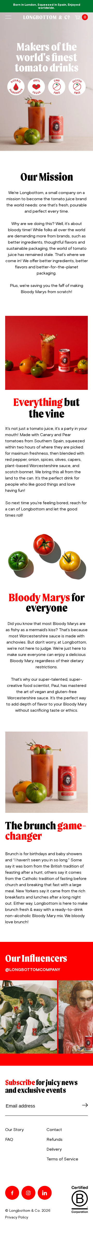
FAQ (9, 1139)
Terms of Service (62, 1159)
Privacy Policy (16, 1217)
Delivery (54, 1149)
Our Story (14, 1130)
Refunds (55, 1139)
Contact (54, 1130)
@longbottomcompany (32, 970)
